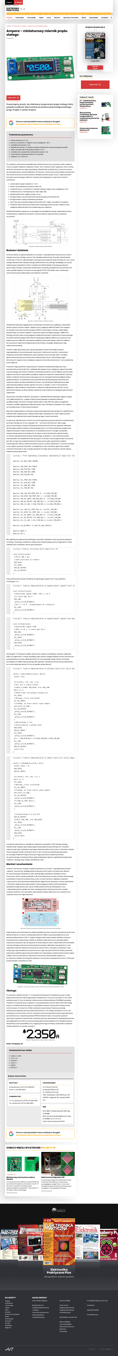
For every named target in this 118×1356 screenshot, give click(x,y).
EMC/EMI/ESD (106, 13)
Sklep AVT (15, 5)
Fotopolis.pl (90, 1305)
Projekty (9, 18)
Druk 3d (33, 13)
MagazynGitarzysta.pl (67, 1308)
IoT (19, 13)
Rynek (84, 18)
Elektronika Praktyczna (67, 1327)
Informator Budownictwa (40, 1312)
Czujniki (83, 13)
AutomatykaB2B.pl (65, 1324)
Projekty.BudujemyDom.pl (40, 1308)
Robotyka (40, 13)
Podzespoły (20, 18)
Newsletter (8, 5)
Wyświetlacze (25, 13)
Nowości (57, 18)
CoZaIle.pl (35, 1310)
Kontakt (7, 1323)
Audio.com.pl (64, 1305)
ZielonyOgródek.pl (38, 1315)
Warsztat (90, 13)
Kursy (49, 18)
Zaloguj (19, 2)
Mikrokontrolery (12, 13)
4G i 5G (46, 13)
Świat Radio (63, 1331)
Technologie (31, 18)
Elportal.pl (63, 1329)
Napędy (67, 13)
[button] (5, 13)
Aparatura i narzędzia (70, 18)
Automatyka (93, 18)
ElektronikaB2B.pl (65, 1322)
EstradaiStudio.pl (65, 1312)
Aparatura (73, 13)
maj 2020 (95, 61)
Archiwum (104, 18)
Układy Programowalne (56, 13)
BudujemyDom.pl (37, 1305)
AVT (108, 1349)
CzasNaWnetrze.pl (38, 1317)
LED (79, 13)
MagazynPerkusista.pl (67, 1310)
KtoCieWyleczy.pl (92, 1315)
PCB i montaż (98, 13)
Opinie (41, 18)
